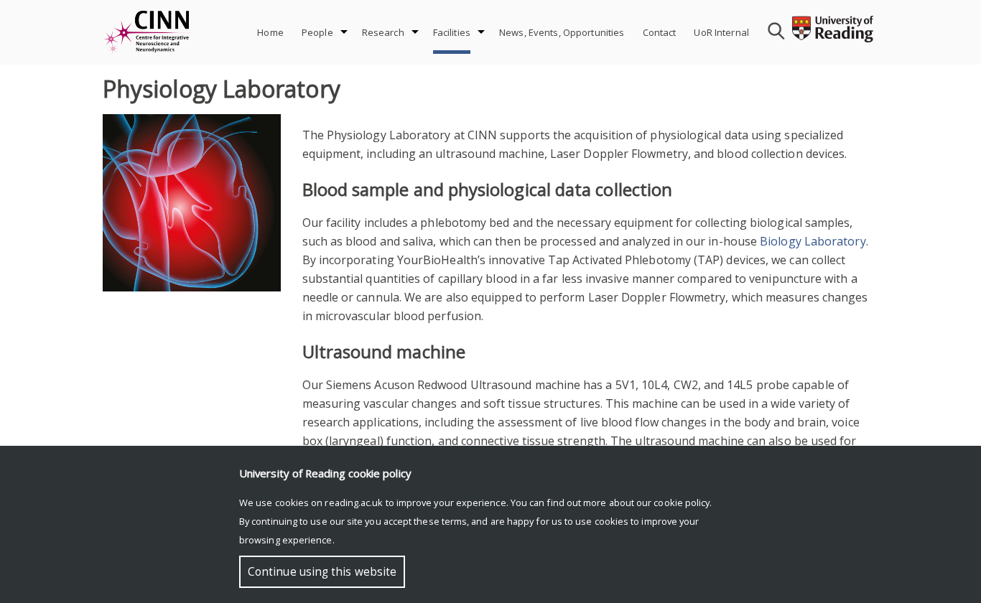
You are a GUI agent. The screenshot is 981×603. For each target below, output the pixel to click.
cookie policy (682, 502)
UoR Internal (721, 32)
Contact (660, 32)
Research (383, 32)
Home (270, 32)
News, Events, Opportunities (562, 32)
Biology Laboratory (812, 241)
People (317, 32)
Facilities (451, 32)
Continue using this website (322, 571)
